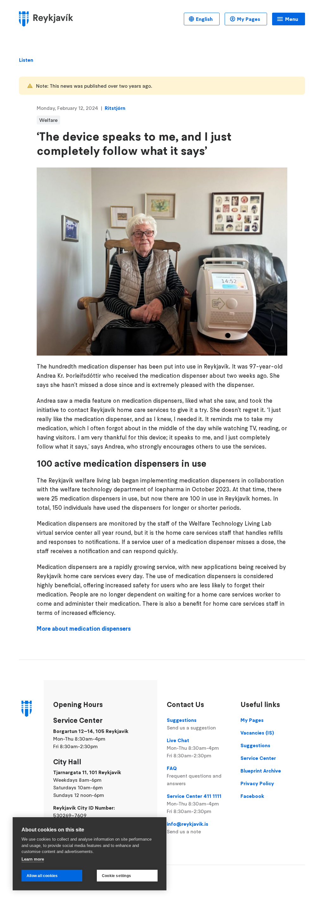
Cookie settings (116, 876)
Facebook (252, 796)
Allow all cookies (42, 876)
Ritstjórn (115, 108)
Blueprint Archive (260, 770)
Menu (291, 19)
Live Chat (193, 748)
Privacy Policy (257, 783)
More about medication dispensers (84, 628)
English (204, 19)
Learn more (33, 859)
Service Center (258, 758)
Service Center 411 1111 (194, 803)
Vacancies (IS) (257, 732)
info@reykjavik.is (187, 828)
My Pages (248, 19)
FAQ (194, 775)
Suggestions (191, 724)
